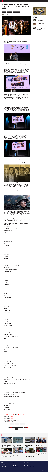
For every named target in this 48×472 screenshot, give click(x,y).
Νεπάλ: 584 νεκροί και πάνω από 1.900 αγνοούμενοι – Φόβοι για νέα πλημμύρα (41, 454)
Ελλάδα (13, 414)
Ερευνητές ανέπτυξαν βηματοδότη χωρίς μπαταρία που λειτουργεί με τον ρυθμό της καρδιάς (41, 28)
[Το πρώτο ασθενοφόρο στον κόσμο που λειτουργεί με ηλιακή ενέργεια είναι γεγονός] (39, 11)
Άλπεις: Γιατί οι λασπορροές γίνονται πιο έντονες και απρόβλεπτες (41, 20)
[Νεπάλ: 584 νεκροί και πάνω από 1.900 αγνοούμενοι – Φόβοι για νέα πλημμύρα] (41, 449)
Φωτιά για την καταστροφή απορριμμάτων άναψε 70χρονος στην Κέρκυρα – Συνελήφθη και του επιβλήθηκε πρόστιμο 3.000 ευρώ (6, 445)
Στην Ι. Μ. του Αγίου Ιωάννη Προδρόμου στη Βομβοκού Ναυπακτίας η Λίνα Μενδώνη (17, 455)
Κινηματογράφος (9, 12)
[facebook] (39, 1)
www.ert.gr (3, 470)
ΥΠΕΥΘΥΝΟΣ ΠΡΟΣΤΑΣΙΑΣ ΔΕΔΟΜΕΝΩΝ (29, 466)
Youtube (13, 417)
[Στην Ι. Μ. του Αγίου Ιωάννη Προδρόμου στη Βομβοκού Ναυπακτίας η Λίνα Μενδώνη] (18, 450)
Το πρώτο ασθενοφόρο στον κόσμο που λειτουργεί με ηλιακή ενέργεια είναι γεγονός (39, 16)
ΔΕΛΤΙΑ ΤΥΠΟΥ (14, 465)
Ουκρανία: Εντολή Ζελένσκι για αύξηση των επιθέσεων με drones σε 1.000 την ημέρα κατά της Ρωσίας (18, 445)
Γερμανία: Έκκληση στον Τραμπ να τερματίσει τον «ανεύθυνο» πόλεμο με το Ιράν (41, 445)
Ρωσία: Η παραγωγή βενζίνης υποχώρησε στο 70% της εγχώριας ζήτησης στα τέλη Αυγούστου (29, 445)
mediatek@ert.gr (4, 464)
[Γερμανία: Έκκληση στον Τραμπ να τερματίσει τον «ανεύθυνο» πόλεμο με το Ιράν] (41, 440)
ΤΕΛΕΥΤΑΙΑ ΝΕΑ (5, 435)
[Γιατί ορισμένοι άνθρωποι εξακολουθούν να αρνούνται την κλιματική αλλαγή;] (34, 24)
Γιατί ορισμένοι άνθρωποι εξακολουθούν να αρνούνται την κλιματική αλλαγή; (41, 24)
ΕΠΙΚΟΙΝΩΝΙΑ (26, 465)
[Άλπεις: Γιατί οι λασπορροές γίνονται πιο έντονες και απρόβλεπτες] (34, 20)
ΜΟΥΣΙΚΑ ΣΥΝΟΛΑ (26, 462)
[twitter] (40, 1)
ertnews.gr (10, 420)
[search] (37, 1)
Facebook (12, 416)
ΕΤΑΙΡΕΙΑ (14, 462)
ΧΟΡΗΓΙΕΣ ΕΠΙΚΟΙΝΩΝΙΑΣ (16, 466)
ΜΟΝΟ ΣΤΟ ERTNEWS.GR (16, 12)
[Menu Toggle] (7, 1)
